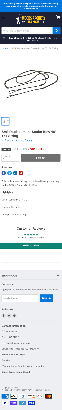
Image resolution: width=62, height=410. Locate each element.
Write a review (31, 245)
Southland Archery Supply (18, 140)
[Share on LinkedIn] (15, 173)
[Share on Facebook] (4, 173)
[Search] (56, 30)
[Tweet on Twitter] (9, 173)
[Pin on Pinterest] (21, 173)
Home (5, 48)
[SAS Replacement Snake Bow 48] (31, 84)
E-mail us (6, 360)
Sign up (46, 298)
